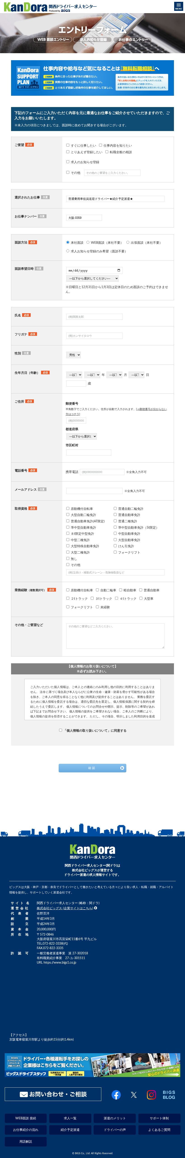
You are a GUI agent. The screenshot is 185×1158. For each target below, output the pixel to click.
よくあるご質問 (159, 1130)
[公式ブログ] (169, 1100)
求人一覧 (70, 1118)
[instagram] (151, 1100)
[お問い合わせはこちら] (53, 1094)
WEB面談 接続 (25, 1118)
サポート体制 (159, 1118)
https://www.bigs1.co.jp (60, 962)
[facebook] (116, 1100)
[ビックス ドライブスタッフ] (92, 1076)
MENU (178, 8)
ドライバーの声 (115, 1130)
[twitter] (134, 1100)
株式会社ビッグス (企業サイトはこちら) (65, 908)
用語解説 (25, 1141)
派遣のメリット (115, 1118)
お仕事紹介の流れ (25, 1130)
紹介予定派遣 (70, 1130)
